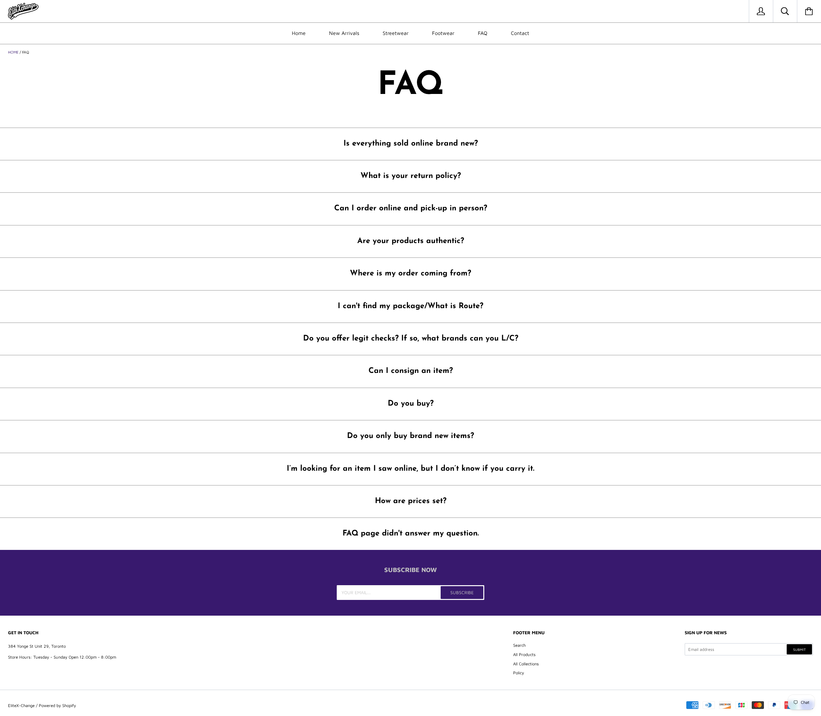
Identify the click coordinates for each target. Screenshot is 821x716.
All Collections (526, 663)
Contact (520, 33)
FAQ (482, 33)
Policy (518, 672)
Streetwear (396, 33)
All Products (524, 654)
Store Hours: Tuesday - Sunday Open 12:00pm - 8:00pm (62, 657)
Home (299, 33)
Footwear (443, 33)
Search (519, 645)
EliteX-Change (21, 705)
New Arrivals (344, 33)
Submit (799, 649)
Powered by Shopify (57, 705)
